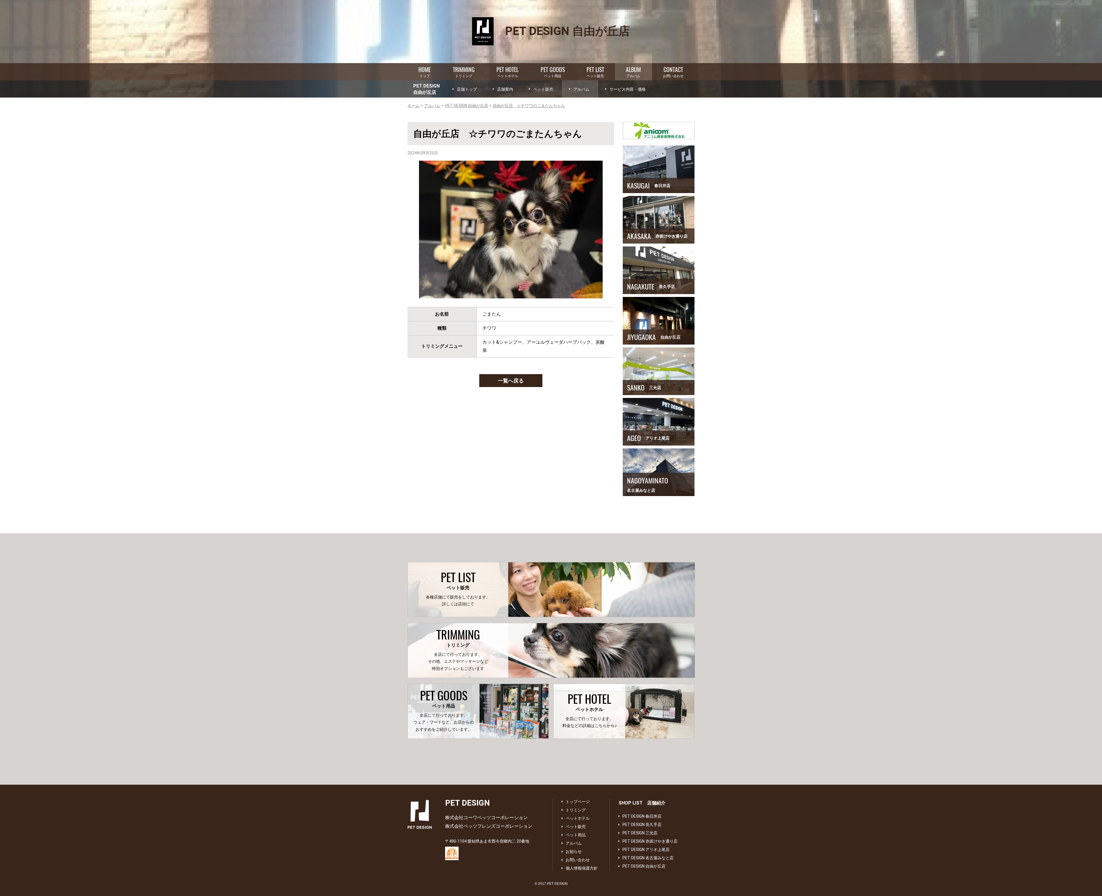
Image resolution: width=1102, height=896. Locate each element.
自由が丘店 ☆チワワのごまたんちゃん (529, 105)
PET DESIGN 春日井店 (641, 816)
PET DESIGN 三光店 (639, 833)
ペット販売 (595, 71)
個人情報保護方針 (582, 868)
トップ (424, 71)
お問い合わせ (673, 71)
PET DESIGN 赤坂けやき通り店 (650, 841)
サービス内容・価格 (628, 89)
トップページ (578, 801)
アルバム (633, 71)
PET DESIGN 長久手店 (641, 824)
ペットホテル (507, 71)
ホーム (414, 105)
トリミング (464, 71)
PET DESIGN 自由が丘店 (466, 105)
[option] (511, 229)
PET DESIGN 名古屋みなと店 (648, 858)
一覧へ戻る (511, 381)
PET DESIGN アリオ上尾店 (646, 849)
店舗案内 (505, 89)
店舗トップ (467, 89)
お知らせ (574, 851)
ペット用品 (553, 71)
